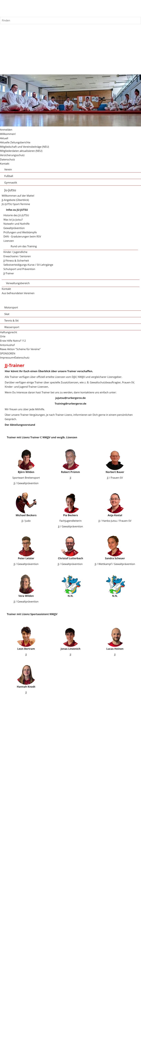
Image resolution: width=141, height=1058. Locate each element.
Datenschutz (21, 357)
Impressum (7, 357)
